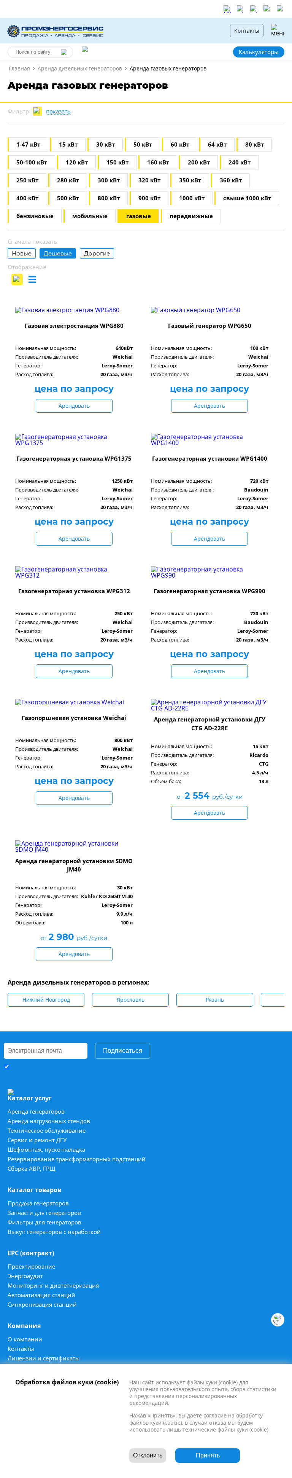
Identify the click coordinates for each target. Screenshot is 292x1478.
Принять (208, 1455)
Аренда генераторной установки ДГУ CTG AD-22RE (209, 723)
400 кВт (27, 198)
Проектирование (31, 1266)
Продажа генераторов (38, 1203)
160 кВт (158, 162)
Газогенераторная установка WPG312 (74, 591)
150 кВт (117, 162)
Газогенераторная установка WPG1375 (74, 458)
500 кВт (68, 198)
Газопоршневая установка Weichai (74, 717)
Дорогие (97, 253)
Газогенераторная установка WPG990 (209, 591)
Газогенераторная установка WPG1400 (209, 458)
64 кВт (217, 144)
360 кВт (231, 180)
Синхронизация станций (42, 1304)
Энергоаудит (25, 1276)
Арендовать (74, 405)
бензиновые (35, 216)
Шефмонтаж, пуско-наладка (46, 1149)
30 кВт (105, 144)
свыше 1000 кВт (247, 198)
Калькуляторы (259, 52)
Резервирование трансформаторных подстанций (77, 1159)
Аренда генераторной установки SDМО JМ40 (74, 865)
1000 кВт (192, 198)
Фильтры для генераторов (44, 1222)
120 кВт (77, 162)
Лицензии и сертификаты (44, 1358)
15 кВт (68, 144)
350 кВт (190, 180)
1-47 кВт (28, 144)
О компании (25, 1339)
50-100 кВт (31, 162)
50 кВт (142, 144)
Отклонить (147, 1455)
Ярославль (130, 999)
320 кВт (149, 180)
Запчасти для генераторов (44, 1213)
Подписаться (122, 1050)
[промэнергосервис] (57, 31)
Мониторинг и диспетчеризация (53, 1285)
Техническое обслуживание (47, 1130)
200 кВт (199, 162)
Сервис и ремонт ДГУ (37, 1140)
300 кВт (109, 180)
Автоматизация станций (41, 1295)
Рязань (215, 999)
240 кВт (240, 162)
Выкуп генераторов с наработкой (54, 1232)
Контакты (246, 30)
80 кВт (254, 144)
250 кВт (27, 180)
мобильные (90, 216)
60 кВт (180, 144)
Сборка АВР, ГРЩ (32, 1169)
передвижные (191, 216)
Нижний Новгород (46, 999)
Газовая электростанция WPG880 (74, 325)
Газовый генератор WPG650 (209, 325)
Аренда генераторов (36, 1111)
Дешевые (58, 253)
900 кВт (149, 198)
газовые (138, 216)
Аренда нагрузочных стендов (49, 1121)
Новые (22, 253)
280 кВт (68, 180)
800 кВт (109, 198)
